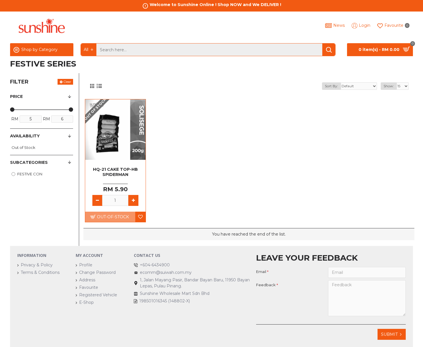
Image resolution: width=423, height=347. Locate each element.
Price (16, 96)
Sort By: (331, 86)
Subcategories (29, 162)
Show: (389, 86)
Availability (25, 136)
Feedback (266, 284)
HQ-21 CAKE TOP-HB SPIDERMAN (115, 172)
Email (261, 271)
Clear (67, 82)
